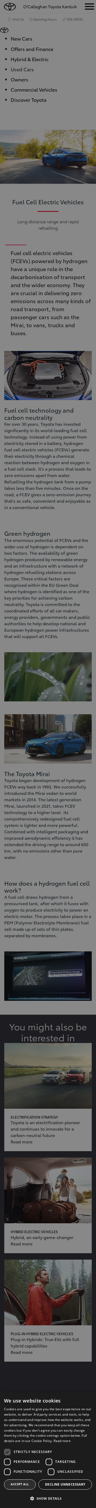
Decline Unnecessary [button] (65, 1484)
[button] (48, 1498)
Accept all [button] (20, 1484)
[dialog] (48, 1450)
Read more (62, 1441)
